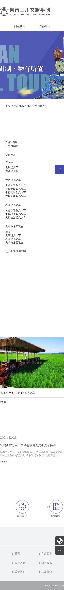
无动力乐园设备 (36, 105)
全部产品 (10, 154)
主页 (7, 105)
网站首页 (19, 26)
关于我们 (20, 571)
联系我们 (46, 571)
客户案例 (20, 562)
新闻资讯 (46, 562)
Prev (59, 169)
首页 (17, 553)
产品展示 (44, 26)
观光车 (9, 161)
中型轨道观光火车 (15, 213)
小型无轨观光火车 (15, 188)
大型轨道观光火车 (15, 217)
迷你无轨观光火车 (15, 185)
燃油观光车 (11, 170)
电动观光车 (11, 167)
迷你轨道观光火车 (15, 210)
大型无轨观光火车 (15, 196)
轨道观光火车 (13, 204)
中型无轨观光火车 (15, 192)
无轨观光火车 (13, 179)
